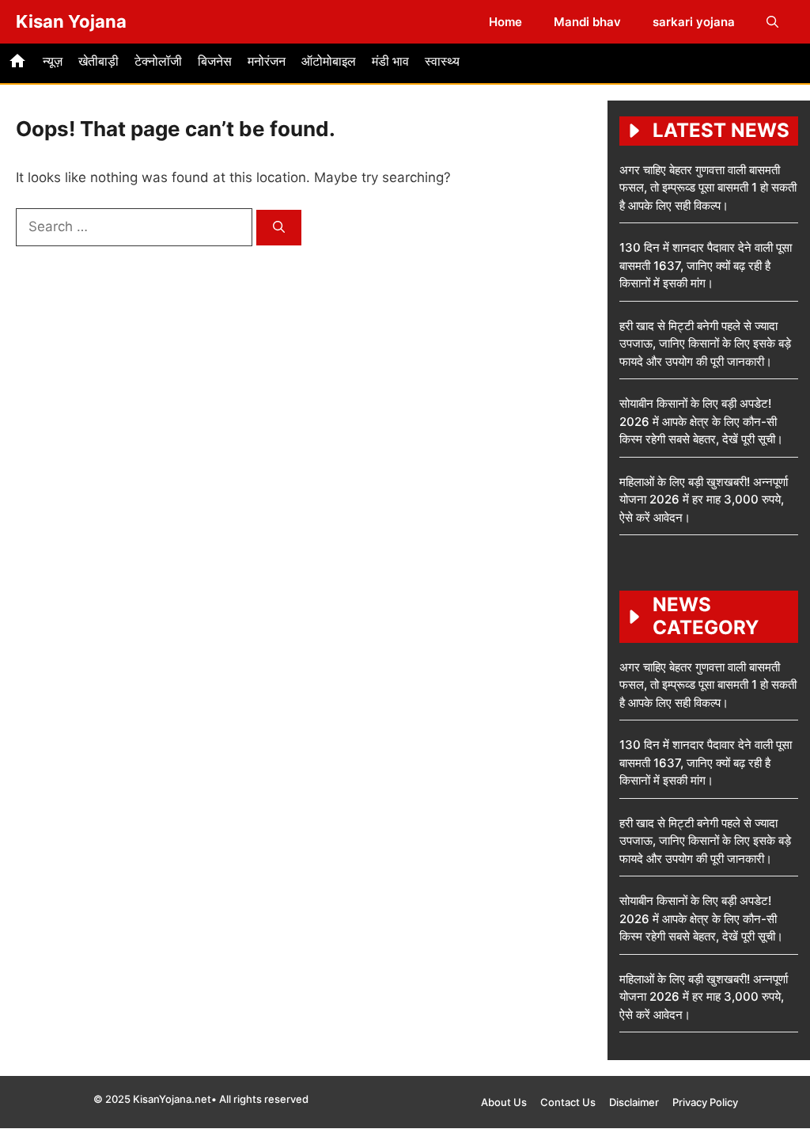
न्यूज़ (52, 61)
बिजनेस (215, 61)
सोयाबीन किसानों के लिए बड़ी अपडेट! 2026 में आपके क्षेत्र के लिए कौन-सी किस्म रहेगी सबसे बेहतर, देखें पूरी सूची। (701, 421)
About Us (504, 1102)
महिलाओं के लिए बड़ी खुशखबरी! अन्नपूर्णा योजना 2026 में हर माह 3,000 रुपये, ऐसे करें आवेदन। (703, 499)
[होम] (17, 63)
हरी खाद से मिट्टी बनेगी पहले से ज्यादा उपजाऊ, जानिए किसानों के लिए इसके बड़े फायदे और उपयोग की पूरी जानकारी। (705, 343)
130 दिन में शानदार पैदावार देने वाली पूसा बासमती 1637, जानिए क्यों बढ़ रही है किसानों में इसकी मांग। (705, 265)
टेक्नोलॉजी (158, 61)
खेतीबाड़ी (98, 61)
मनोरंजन (267, 61)
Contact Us (568, 1102)
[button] (772, 22)
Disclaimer (634, 1102)
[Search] (278, 227)
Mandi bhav (587, 21)
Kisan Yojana (71, 21)
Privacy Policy (705, 1102)
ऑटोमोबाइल (328, 61)
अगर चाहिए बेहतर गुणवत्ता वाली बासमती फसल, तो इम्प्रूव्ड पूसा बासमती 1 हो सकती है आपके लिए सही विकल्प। (708, 187)
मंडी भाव (390, 61)
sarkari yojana (694, 21)
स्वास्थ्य (442, 61)
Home (505, 21)
